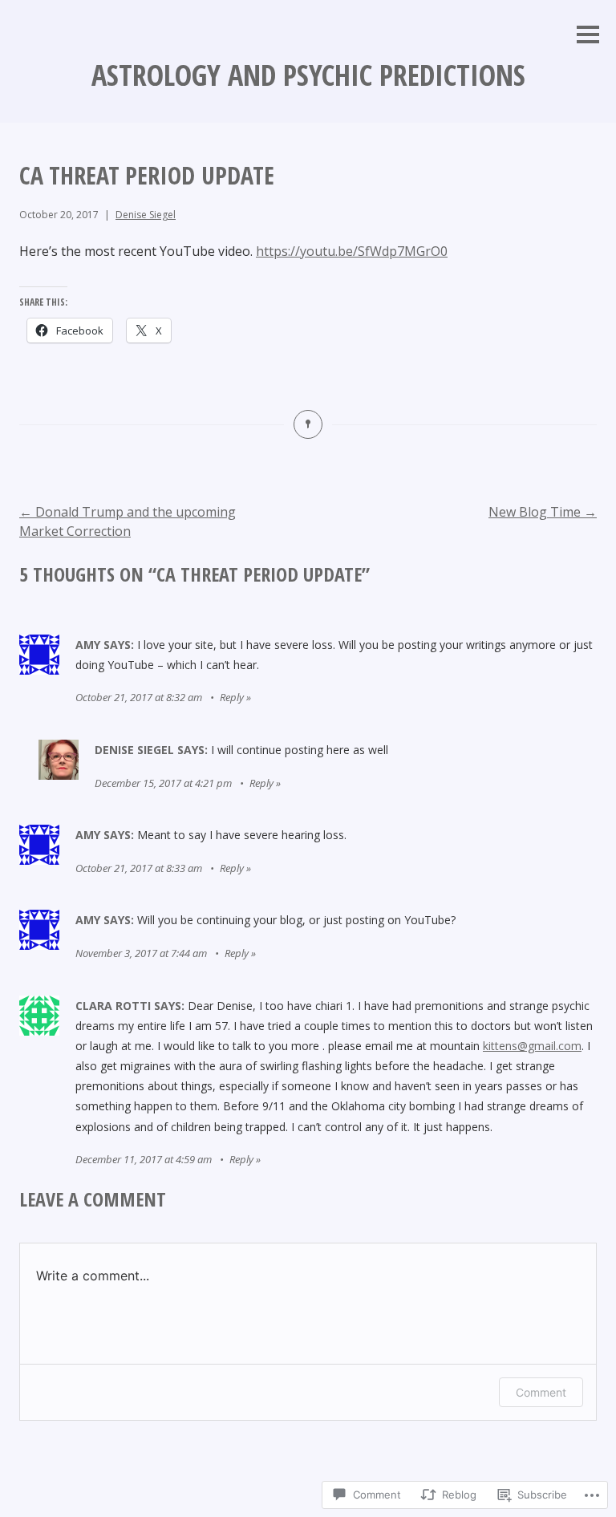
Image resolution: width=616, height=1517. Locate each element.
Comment (541, 1392)
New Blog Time (542, 512)
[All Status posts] (308, 424)
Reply (232, 697)
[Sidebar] (588, 36)
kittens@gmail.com (532, 1045)
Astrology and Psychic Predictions (308, 75)
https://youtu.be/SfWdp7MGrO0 (352, 251)
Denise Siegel (146, 214)
